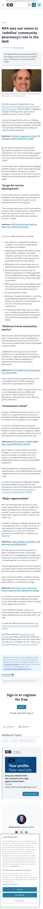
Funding (14, 741)
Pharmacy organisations (27, 741)
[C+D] (10, 5)
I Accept (19, 889)
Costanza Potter (18, 48)
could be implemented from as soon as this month (21, 643)
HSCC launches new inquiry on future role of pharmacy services (19, 225)
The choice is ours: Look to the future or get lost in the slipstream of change (20, 589)
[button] (29, 5)
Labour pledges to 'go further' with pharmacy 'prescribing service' (21, 543)
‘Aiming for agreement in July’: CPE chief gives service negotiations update (21, 137)
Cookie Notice (15, 866)
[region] (20, 870)
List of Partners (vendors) (9, 884)
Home (4, 22)
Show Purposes (20, 901)
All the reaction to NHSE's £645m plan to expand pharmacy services (20, 442)
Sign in (30, 713)
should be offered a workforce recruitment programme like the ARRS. (18, 490)
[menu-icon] (3, 5)
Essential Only (20, 895)
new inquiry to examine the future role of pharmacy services (20, 626)
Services (5, 741)
